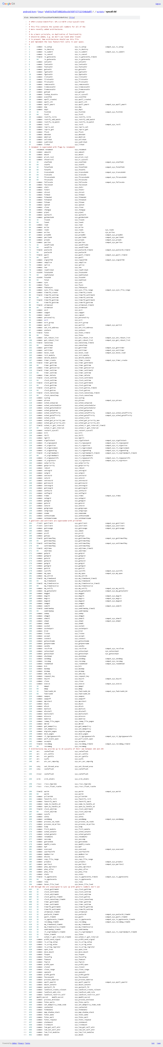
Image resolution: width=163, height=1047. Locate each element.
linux (40, 11)
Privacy (21, 1043)
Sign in (158, 4)
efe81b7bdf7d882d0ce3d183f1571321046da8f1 (68, 11)
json (159, 1043)
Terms (27, 1043)
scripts (100, 11)
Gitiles (14, 1043)
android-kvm (29, 11)
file (72, 17)
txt (153, 1043)
